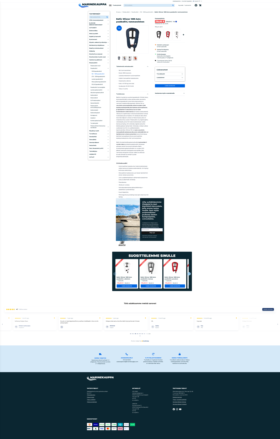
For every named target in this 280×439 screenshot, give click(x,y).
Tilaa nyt (152, 232)
